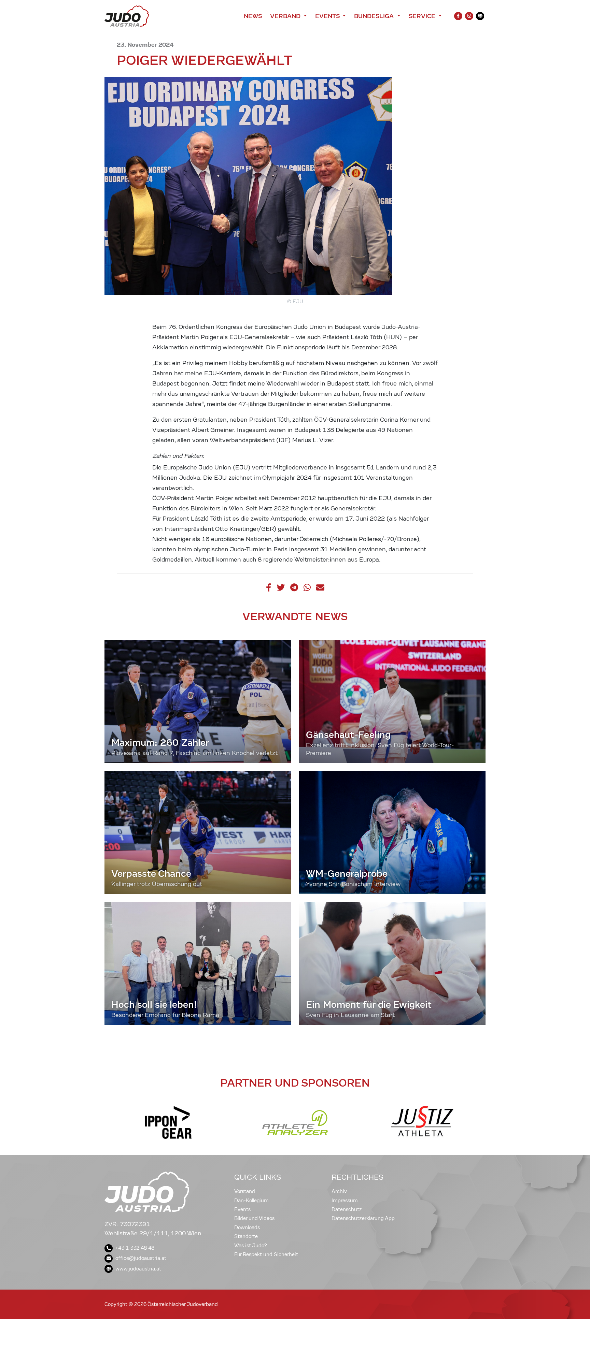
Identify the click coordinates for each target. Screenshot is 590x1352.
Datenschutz (347, 1209)
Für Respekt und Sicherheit (266, 1254)
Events (242, 1209)
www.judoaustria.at (138, 1269)
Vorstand (244, 1191)
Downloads (247, 1227)
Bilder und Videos (254, 1218)
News (253, 16)
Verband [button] (286, 16)
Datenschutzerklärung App (363, 1218)
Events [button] (328, 16)
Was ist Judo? (250, 1245)
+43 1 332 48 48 (134, 1248)
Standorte (246, 1236)
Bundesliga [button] (374, 16)
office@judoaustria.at (140, 1258)
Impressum (345, 1200)
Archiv (339, 1191)
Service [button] (423, 16)
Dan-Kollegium (251, 1200)
